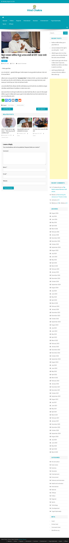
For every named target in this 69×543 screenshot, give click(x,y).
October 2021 (55, 393)
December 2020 (56, 424)
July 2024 (54, 290)
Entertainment (44, 20)
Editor (13, 63)
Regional (18, 20)
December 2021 (56, 387)
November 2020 (56, 427)
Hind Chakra (34, 10)
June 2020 (54, 442)
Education (54, 471)
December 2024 (56, 275)
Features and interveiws (58, 480)
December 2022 (56, 349)
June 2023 (54, 331)
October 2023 (55, 318)
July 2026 (54, 216)
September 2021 (56, 396)
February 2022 (55, 380)
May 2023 (54, 334)
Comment (5, 151)
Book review (55, 465)
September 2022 (56, 359)
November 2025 (56, 241)
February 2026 (55, 231)
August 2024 (55, 287)
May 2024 (54, 297)
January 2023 (55, 346)
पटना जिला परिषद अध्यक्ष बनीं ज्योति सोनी (40, 130)
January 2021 (55, 421)
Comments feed (56, 527)
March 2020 (55, 452)
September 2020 (56, 433)
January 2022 (55, 383)
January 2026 (55, 235)
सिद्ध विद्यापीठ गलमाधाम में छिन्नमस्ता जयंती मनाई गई (59, 189)
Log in (53, 521)
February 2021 (55, 418)
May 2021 (54, 408)
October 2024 (55, 281)
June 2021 (54, 405)
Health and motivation (57, 483)
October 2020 (55, 430)
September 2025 (56, 247)
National (5, 20)
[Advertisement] (59, 129)
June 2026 (54, 219)
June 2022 (54, 368)
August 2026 (55, 213)
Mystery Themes (22, 539)
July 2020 (54, 439)
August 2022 (55, 362)
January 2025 (55, 272)
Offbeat (11, 24)
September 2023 (56, 321)
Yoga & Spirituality (56, 20)
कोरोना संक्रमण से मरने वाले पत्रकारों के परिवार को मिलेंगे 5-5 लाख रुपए (43, 109)
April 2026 (54, 225)
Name (5, 167)
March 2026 (55, 228)
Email (5, 174)
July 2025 (54, 253)
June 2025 (54, 256)
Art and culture (55, 461)
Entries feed (55, 524)
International (27, 20)
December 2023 (56, 312)
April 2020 (54, 449)
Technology (55, 505)
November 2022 (56, 352)
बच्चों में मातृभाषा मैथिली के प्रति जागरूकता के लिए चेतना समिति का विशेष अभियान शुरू (58, 72)
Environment (55, 477)
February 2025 (55, 269)
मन (58, 200)
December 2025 (56, 238)
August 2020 (55, 436)
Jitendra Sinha (20, 105)
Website (5, 181)
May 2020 (54, 446)
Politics (12, 20)
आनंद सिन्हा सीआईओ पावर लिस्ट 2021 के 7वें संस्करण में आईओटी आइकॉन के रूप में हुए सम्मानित (8, 109)
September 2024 (56, 284)
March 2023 (55, 340)
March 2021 (55, 415)
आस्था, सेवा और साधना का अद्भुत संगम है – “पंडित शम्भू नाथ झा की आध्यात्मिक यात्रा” (8, 131)
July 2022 (54, 365)
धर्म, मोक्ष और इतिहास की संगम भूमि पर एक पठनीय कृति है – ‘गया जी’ (59, 49)
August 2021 (55, 399)
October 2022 (55, 356)
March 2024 (55, 303)
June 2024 (54, 294)
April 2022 (54, 374)
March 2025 (55, 266)
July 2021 (54, 402)
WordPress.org (55, 530)
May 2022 (54, 371)
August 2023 (55, 325)
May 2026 (54, 222)
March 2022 (55, 377)
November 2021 (56, 390)
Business (35, 20)
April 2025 (54, 263)
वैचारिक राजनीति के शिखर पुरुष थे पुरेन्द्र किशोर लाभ (58, 43)
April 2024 (54, 300)
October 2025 (55, 244)
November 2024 (56, 278)
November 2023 (56, 315)
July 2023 (54, 328)
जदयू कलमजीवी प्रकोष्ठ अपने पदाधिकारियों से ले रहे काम (23, 130)
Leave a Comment (22, 63)
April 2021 (54, 411)
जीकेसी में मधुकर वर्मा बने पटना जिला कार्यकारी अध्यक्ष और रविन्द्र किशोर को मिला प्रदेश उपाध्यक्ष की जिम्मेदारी (59, 55)
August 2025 (55, 250)
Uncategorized (55, 508)
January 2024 (55, 309)
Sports (4, 24)
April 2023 (54, 337)
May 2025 (54, 259)
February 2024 (55, 306)
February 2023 (55, 343)
